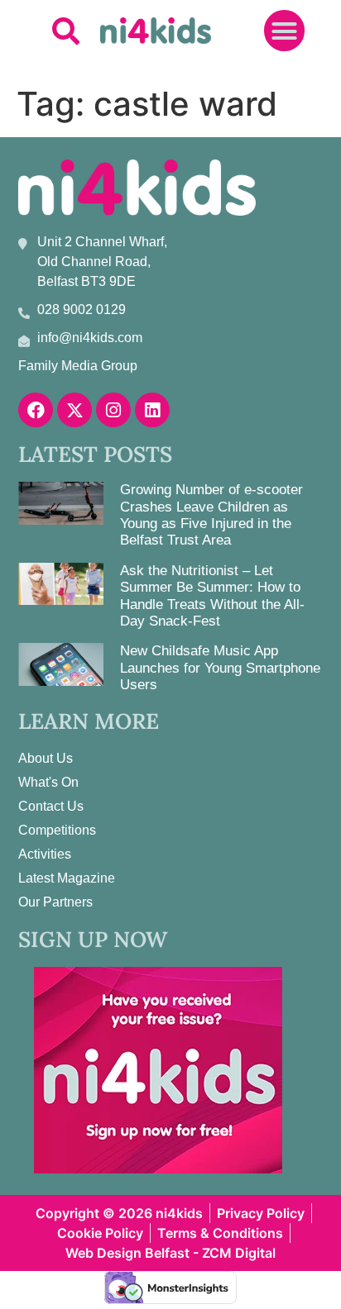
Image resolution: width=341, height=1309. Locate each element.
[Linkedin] (152, 410)
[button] (65, 31)
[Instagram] (113, 410)
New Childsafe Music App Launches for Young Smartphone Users (220, 668)
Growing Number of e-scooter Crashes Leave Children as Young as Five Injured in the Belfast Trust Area (211, 515)
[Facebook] (35, 410)
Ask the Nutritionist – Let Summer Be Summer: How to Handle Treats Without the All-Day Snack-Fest (212, 596)
